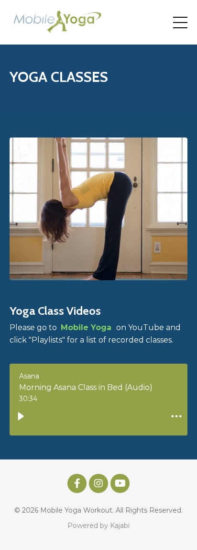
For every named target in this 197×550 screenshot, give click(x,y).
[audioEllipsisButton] (176, 416)
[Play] (20, 416)
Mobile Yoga (87, 327)
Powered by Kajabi (98, 525)
